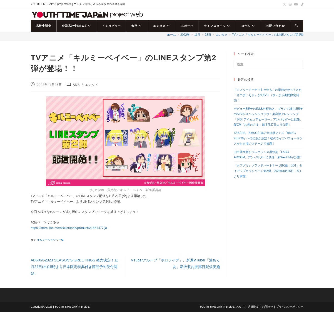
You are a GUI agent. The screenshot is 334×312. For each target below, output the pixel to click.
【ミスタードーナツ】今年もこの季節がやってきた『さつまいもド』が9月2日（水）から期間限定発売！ (268, 95)
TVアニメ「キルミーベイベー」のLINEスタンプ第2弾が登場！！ (275, 34)
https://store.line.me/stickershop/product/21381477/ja (69, 228)
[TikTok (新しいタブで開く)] (301, 4)
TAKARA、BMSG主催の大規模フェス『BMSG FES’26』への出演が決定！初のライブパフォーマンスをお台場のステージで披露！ (268, 138)
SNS (76, 85)
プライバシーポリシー (289, 306)
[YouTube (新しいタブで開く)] (296, 4)
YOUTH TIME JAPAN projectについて (222, 306)
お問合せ (267, 306)
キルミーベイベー (47, 239)
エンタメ (91, 85)
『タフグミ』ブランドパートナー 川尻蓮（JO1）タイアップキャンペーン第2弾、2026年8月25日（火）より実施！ (268, 171)
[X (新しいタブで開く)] (284, 4)
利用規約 (253, 306)
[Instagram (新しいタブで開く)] (290, 4)
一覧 (61, 239)
